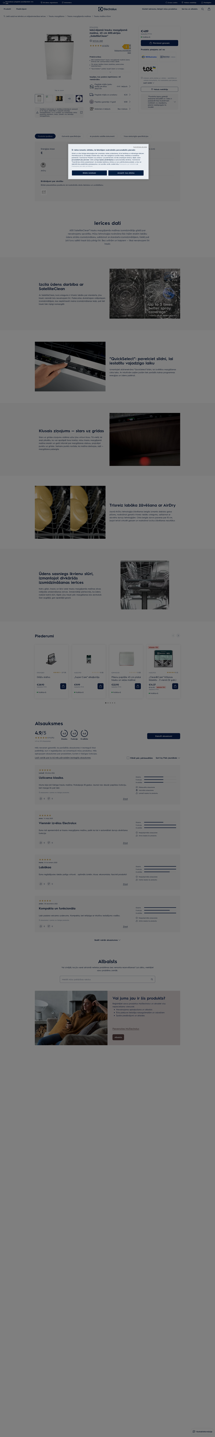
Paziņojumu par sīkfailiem (127, 164)
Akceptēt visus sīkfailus (125, 173)
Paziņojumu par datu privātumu (82, 166)
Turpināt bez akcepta (140, 147)
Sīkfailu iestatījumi (89, 173)
